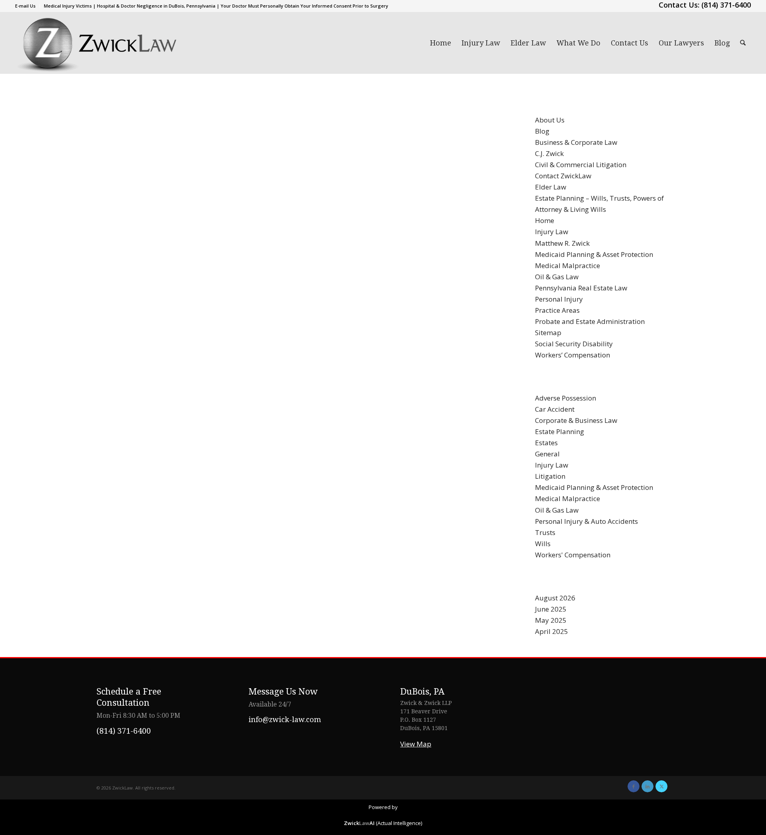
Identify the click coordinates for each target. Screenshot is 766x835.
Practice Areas (557, 310)
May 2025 (551, 620)
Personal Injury (559, 299)
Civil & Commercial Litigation (580, 164)
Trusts (545, 532)
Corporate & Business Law (576, 420)
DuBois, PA (422, 692)
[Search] (743, 43)
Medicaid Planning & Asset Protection (594, 254)
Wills (543, 543)
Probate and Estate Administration (590, 321)
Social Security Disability (574, 343)
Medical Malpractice (567, 265)
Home (544, 220)
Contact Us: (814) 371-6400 (705, 5)
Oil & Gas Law (556, 276)
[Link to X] (661, 786)
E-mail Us (25, 6)
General (547, 453)
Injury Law (551, 231)
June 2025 (551, 609)
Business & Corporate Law (576, 142)
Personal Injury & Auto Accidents (586, 521)
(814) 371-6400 (124, 731)
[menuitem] (27, 6)
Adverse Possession (565, 398)
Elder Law (550, 186)
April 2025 (551, 631)
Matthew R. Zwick (562, 243)
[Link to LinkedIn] (647, 786)
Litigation (550, 476)
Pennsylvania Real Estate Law (581, 287)
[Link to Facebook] (634, 786)
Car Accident (554, 409)
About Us (550, 119)
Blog (542, 131)
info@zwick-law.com (285, 719)
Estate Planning (559, 431)
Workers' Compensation (572, 554)
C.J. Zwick (549, 153)
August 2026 (555, 597)
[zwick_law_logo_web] (96, 43)
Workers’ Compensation (572, 354)
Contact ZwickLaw (563, 175)
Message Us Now (283, 692)
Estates (546, 442)
